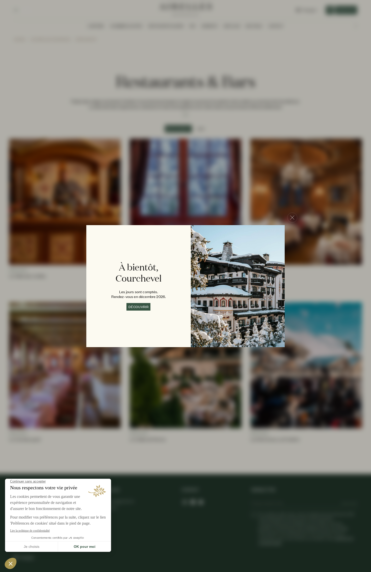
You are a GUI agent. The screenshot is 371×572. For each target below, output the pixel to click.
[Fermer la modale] (292, 218)
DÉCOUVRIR (138, 307)
